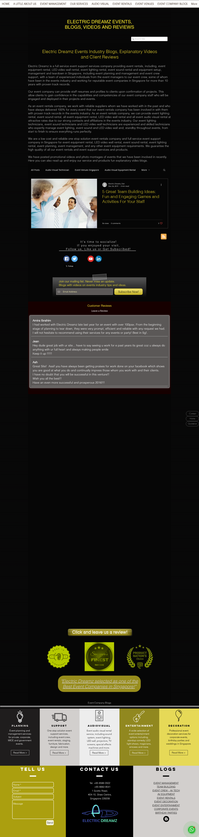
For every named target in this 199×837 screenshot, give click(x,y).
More (144, 169)
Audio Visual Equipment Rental (120, 169)
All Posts (35, 169)
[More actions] (162, 184)
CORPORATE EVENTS (166, 808)
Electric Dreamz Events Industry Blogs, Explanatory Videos (99, 51)
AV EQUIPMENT (166, 794)
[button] (53, 4)
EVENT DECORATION (166, 801)
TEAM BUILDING (166, 786)
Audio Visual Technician (57, 169)
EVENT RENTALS (166, 797)
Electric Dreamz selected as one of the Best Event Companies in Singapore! (100, 683)
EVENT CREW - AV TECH (166, 790)
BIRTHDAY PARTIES (166, 812)
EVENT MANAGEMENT (166, 783)
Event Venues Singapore (87, 169)
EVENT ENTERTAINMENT (166, 805)
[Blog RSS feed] (164, 237)
